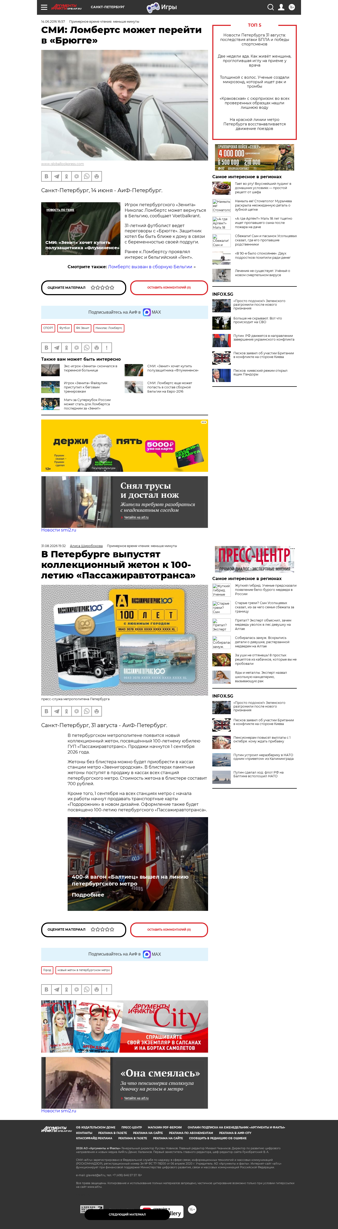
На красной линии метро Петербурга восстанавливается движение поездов (254, 124)
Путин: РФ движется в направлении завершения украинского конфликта (263, 337)
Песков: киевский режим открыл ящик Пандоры (260, 372)
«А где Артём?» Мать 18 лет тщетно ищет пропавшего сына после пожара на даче (263, 222)
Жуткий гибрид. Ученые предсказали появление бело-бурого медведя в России (266, 589)
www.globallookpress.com (62, 164)
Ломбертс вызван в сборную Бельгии (150, 266)
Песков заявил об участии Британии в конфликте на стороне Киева (263, 355)
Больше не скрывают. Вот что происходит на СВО (257, 320)
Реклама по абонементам (191, 1133)
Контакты (84, 1133)
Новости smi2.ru (58, 530)
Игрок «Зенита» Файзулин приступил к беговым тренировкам (85, 387)
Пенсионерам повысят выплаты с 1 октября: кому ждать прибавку (261, 739)
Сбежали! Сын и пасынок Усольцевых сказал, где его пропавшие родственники (266, 240)
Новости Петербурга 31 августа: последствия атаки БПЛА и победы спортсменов (254, 39)
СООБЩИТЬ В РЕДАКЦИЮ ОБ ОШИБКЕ (218, 1138)
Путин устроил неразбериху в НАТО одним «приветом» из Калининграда (263, 757)
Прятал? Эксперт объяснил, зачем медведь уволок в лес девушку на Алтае (263, 624)
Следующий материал (127, 1214)
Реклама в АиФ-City (235, 1133)
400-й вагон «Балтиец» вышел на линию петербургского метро (130, 880)
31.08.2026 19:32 (53, 546)
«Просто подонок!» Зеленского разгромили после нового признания (259, 304)
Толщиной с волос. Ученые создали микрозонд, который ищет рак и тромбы (254, 82)
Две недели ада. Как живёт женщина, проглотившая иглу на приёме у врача (254, 61)
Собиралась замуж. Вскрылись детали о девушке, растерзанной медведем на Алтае (262, 642)
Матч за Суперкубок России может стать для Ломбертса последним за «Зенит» (87, 404)
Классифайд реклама (94, 1138)
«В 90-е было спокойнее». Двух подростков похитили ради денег (263, 255)
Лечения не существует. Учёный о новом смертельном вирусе (262, 273)
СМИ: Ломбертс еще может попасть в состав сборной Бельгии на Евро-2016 (169, 387)
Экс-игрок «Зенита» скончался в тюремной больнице (90, 368)
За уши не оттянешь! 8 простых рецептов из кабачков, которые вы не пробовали (266, 659)
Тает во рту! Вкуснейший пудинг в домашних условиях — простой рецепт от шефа (263, 188)
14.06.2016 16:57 (53, 21)
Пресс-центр (131, 1127)
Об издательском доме (95, 1127)
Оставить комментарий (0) (169, 287)
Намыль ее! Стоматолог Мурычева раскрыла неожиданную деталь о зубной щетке (263, 205)
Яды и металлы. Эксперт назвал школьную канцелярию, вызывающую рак (261, 677)
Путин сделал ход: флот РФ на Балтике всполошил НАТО (258, 774)
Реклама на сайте (148, 1133)
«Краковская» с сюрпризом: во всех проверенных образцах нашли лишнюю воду (254, 103)
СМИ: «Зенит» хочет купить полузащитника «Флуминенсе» (173, 368)
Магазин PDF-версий (165, 1127)
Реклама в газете (112, 1133)
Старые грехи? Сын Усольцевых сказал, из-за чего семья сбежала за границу (264, 607)
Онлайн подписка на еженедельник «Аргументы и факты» (236, 1127)
